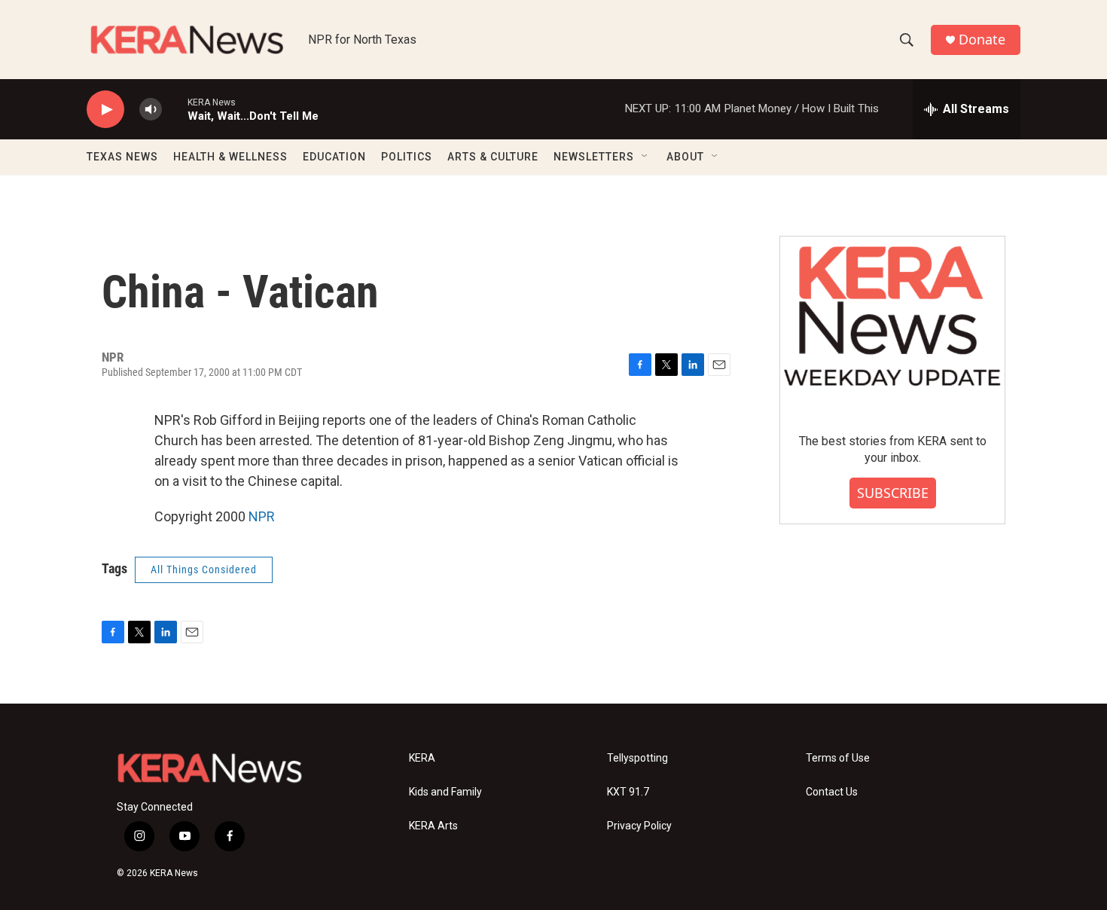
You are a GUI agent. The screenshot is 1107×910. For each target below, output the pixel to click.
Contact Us (832, 792)
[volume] (150, 110)
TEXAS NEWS (122, 157)
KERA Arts (433, 826)
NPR (262, 516)
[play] (105, 109)
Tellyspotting (637, 758)
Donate (982, 39)
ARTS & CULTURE (492, 157)
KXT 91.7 (628, 792)
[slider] (174, 109)
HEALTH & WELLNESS (230, 157)
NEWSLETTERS (594, 157)
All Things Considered (204, 569)
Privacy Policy (639, 826)
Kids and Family (445, 792)
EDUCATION (334, 157)
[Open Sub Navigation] (645, 157)
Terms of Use (838, 758)
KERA (422, 758)
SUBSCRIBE (893, 493)
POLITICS (406, 157)
